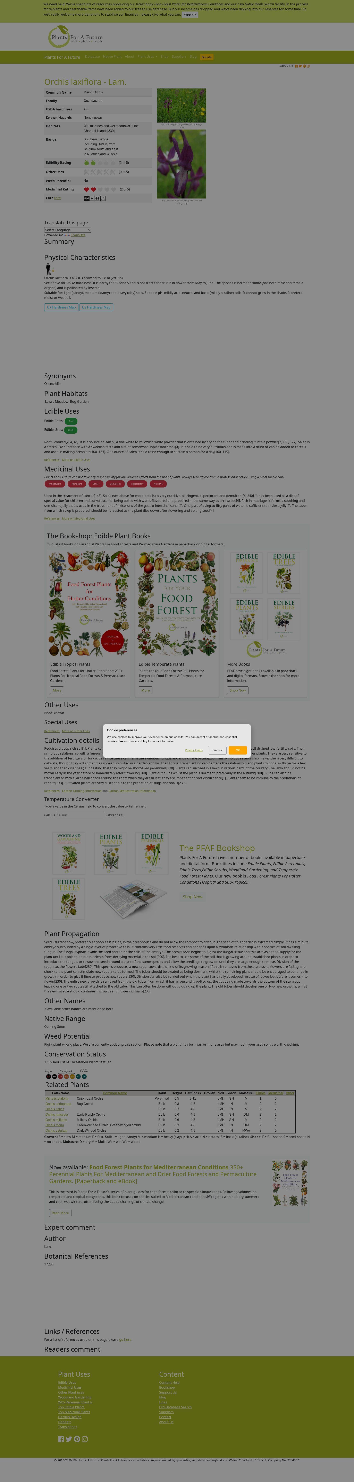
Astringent (77, 483)
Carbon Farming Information (82, 791)
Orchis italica (54, 1109)
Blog (193, 56)
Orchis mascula (56, 1114)
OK (238, 750)
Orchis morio (54, 1125)
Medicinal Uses (70, 1387)
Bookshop (167, 1387)
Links (163, 1402)
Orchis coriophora (58, 1104)
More (57, 690)
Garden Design (70, 1417)
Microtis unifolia (56, 1098)
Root (71, 421)
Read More (60, 1213)
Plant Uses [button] (146, 56)
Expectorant (137, 483)
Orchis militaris (56, 1120)
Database (92, 56)
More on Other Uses (76, 731)
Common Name (115, 1093)
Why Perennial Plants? (75, 1402)
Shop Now (238, 690)
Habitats (64, 1422)
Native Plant (112, 56)
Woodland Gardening (75, 1397)
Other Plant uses (71, 1392)
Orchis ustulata (56, 1130)
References (52, 460)
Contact (165, 1417)
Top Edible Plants (71, 1407)
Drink (70, 430)
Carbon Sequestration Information (132, 791)
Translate (78, 235)
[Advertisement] (290, 158)
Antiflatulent (55, 483)
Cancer (96, 483)
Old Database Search (175, 1407)
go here (125, 1339)
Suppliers (179, 56)
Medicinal (275, 1093)
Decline (217, 750)
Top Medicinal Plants (74, 1412)
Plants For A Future (62, 57)
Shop (165, 56)
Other (290, 1093)
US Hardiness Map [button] (96, 307)
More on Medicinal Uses (78, 518)
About (129, 56)
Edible (261, 1093)
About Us (166, 1422)
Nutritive (158, 483)
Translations (67, 1427)
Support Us (168, 1392)
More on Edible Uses (76, 460)
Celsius (49, 815)
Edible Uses (67, 1382)
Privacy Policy (194, 750)
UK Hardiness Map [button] (61, 307)
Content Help (169, 1382)
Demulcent (115, 483)
